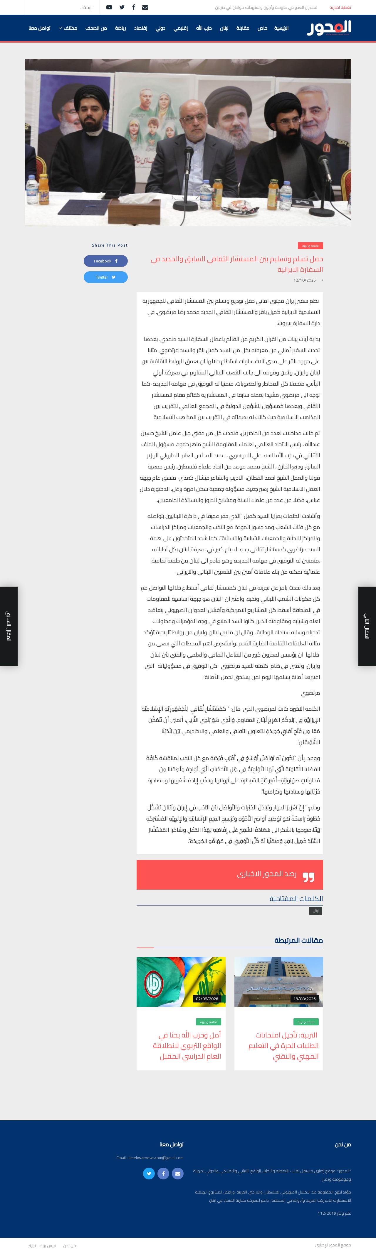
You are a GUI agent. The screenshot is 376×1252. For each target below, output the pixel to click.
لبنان (224, 28)
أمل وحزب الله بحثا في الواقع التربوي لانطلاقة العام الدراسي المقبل (187, 1046)
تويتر (32, 1246)
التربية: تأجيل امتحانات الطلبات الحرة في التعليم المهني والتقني (284, 1046)
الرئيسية (281, 28)
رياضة (120, 28)
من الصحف (96, 28)
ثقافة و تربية (310, 246)
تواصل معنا (39, 28)
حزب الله (204, 28)
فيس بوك (47, 1246)
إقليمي (181, 28)
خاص (262, 28)
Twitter (102, 277)
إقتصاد (140, 28)
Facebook (103, 261)
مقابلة (242, 28)
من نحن (69, 1246)
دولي (160, 28)
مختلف (70, 28)
